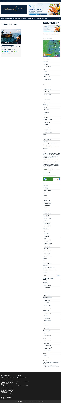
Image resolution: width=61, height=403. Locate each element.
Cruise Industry (46, 112)
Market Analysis (46, 302)
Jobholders (45, 71)
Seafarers (44, 69)
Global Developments (47, 66)
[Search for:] (50, 275)
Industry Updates (47, 287)
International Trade (46, 91)
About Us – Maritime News (47, 139)
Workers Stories (46, 74)
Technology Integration (47, 89)
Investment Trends (47, 81)
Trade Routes (46, 96)
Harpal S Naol (4, 49)
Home (2, 18)
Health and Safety (47, 76)
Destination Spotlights (47, 335)
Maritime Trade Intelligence (47, 78)
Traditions (45, 107)
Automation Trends (47, 122)
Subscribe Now (8, 18)
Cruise (45, 114)
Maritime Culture (45, 104)
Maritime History (46, 105)
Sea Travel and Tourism (46, 111)
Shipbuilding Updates (47, 130)
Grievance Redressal (46, 137)
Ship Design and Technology (47, 127)
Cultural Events (46, 109)
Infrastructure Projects (47, 210)
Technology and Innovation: (47, 119)
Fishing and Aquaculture (47, 97)
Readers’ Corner (31, 18)
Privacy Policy (45, 141)
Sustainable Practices (47, 102)
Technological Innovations (48, 132)
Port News (44, 84)
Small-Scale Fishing (47, 99)
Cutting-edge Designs (47, 129)
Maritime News (16, 18)
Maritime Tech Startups (47, 250)
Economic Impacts (47, 92)
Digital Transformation (47, 120)
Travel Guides (46, 117)
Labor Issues (46, 72)
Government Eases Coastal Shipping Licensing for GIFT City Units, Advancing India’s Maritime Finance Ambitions (51, 165)
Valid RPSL (39, 18)
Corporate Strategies (47, 79)
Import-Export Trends (47, 94)
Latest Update (45, 61)
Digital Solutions (46, 124)
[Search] (59, 18)
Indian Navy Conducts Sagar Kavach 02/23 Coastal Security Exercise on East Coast (10, 47)
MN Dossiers (23, 18)
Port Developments (47, 87)
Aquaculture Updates (47, 320)
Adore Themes (42, 401)
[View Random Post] (58, 18)
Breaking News (46, 64)
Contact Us (44, 18)
